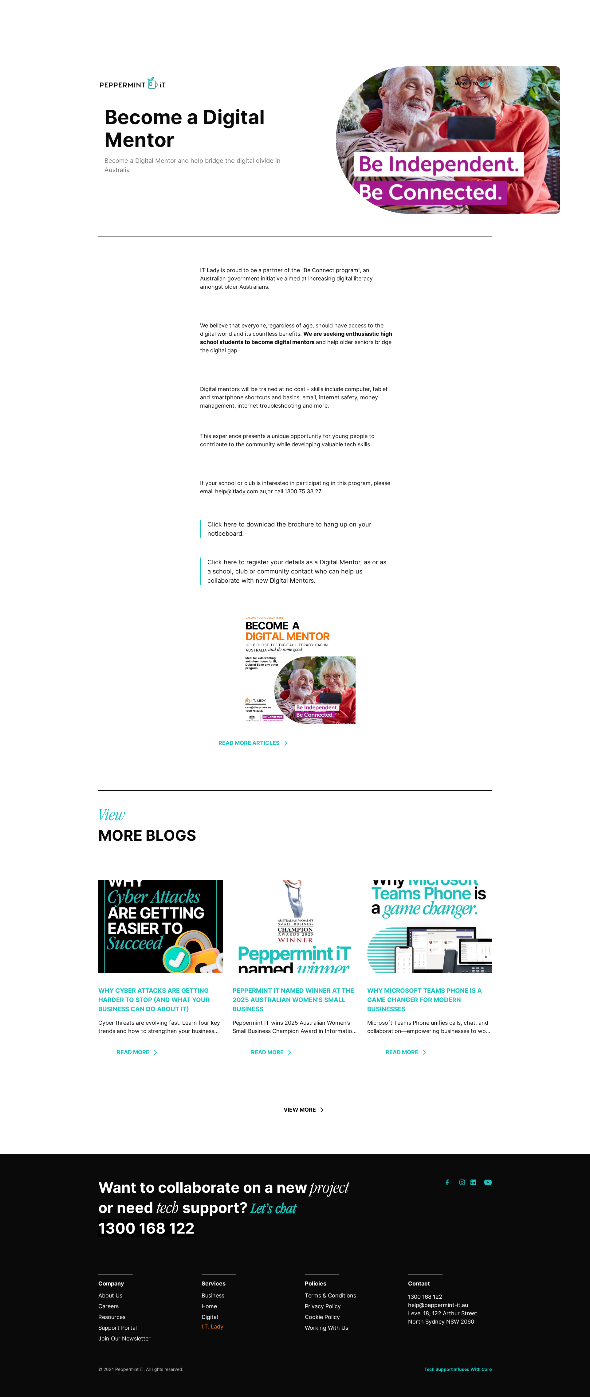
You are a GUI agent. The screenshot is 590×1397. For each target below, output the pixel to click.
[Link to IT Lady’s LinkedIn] (473, 1182)
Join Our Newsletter (124, 1338)
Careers (108, 1306)
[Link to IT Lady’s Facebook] (447, 1182)
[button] (466, 83)
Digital (210, 1317)
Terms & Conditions (330, 1295)
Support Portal (117, 1328)
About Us (110, 1295)
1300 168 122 (146, 1228)
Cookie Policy (322, 1317)
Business (213, 1295)
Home (209, 1306)
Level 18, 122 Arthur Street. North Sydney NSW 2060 (443, 1317)
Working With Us (326, 1328)
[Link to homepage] (132, 84)
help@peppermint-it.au (438, 1305)
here (231, 524)
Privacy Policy (323, 1306)
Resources (111, 1317)
